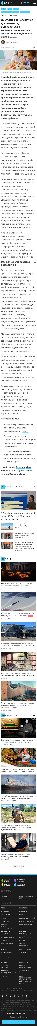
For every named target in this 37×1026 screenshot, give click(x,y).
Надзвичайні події (27, 918)
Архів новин (24, 962)
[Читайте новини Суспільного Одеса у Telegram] (18, 996)
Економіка (5, 915)
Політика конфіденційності (8, 972)
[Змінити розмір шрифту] (34, 47)
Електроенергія (25, 12)
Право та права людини (7, 933)
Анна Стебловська (12, 42)
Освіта (4, 15)
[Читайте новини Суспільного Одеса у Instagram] (6, 996)
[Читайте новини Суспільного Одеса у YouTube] (10, 996)
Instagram (19, 470)
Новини (4, 896)
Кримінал (5, 911)
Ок (18, 1022)
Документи (24, 971)
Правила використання (25, 967)
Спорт (3, 949)
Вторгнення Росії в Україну (10, 12)
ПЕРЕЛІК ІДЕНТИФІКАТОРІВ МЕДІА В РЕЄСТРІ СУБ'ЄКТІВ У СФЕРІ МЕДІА (26, 979)
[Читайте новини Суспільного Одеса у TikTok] (26, 996)
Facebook (5, 470)
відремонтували (23, 451)
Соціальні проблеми (23, 945)
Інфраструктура (25, 925)
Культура (23, 911)
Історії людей (25, 937)
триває (20, 439)
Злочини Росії (7, 944)
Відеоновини (6, 952)
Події (3, 908)
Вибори (4, 918)
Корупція (23, 908)
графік (25, 431)
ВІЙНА (3, 9)
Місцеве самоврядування (26, 933)
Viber (28, 467)
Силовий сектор (8, 937)
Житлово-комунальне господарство (7, 926)
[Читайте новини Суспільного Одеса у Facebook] (2, 996)
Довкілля (5, 921)
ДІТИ (9, 9)
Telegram (20, 467)
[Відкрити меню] (35, 3)
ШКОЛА (16, 9)
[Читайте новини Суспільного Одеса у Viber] (14, 996)
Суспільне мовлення (5, 967)
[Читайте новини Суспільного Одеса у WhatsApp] (22, 996)
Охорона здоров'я (26, 921)
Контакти (5, 962)
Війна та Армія (13, 15)
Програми (5, 976)
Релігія (22, 940)
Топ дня (22, 952)
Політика (5, 940)
